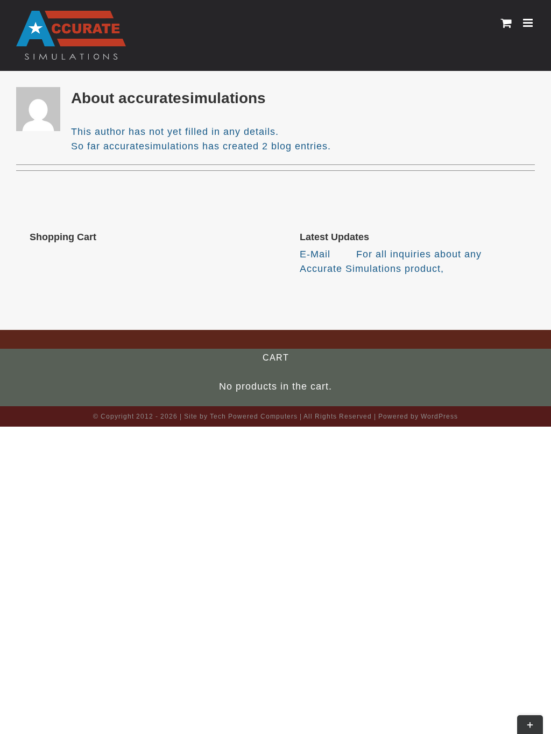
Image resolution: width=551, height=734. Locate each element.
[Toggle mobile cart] (506, 22)
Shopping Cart (63, 237)
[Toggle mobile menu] (529, 22)
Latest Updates (334, 237)
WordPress (439, 416)
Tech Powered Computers (254, 416)
